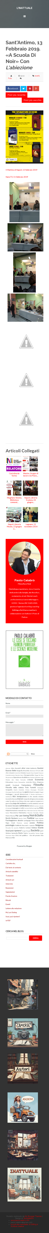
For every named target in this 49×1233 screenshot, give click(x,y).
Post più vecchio (32, 100)
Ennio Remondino (19, 782)
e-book (30, 780)
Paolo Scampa (39, 818)
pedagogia (27, 820)
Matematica (22, 813)
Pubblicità (18, 825)
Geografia (9, 790)
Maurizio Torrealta (33, 813)
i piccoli (16, 794)
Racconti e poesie (28, 825)
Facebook (16, 785)
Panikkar (31, 818)
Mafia (41, 808)
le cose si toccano (12, 806)
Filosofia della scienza (15, 787)
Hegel (41, 792)
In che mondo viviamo (35, 796)
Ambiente (33, 768)
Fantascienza (26, 785)
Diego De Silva (39, 775)
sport (41, 831)
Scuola (40, 827)
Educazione (9, 782)
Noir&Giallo (36, 815)
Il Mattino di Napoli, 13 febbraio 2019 (21, 170)
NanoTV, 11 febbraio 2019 (17, 177)
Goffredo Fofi (20, 792)
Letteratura (24, 805)
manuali (20, 810)
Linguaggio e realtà (18, 808)
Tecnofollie (31, 833)
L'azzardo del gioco (29, 799)
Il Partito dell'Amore (35, 794)
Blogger (29, 846)
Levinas (36, 806)
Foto (10, 78)
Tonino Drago (39, 833)
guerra (27, 792)
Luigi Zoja (36, 808)
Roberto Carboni (25, 828)
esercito (29, 782)
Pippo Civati (10, 823)
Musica (12, 816)
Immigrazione (22, 796)
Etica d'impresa (38, 782)
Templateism (28, 1218)
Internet (20, 799)
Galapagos (40, 787)
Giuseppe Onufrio (11, 792)
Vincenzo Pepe (10, 835)
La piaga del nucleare (18, 803)
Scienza (34, 828)
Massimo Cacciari (32, 810)
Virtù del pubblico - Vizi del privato (27, 835)
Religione (39, 825)
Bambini (40, 768)
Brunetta (26, 770)
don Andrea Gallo (33, 777)
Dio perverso (9, 777)
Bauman (9, 771)
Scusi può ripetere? (14, 830)
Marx (25, 810)
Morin (8, 816)
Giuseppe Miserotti (37, 790)
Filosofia (38, 784)
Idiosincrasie (24, 794)
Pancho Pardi (22, 818)
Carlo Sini (17, 773)
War (13, 837)
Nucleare (14, 818)
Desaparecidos (29, 775)
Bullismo (32, 770)
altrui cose (25, 768)
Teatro (25, 833)
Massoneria (14, 813)
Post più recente (17, 95)
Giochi (15, 790)
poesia (32, 823)
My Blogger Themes (33, 1216)
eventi (37, 76)
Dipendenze (17, 777)
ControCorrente (10, 775)
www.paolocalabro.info (20, 1220)
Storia (20, 833)
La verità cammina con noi (34, 803)
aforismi (8, 768)
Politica (40, 823)
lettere (32, 806)
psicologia (10, 825)
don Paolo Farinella (19, 780)
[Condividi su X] (24, 88)
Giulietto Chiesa (24, 790)
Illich (14, 796)
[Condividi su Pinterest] (30, 88)
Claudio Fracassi (38, 773)
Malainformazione (12, 810)
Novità (8, 818)
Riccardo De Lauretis (12, 828)
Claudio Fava (29, 773)
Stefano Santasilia (12, 833)
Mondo (41, 813)
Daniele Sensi (19, 775)
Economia (39, 779)
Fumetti (33, 787)
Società (35, 830)
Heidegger (9, 794)
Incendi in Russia (11, 799)
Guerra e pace (34, 792)
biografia (20, 770)
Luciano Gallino (28, 808)
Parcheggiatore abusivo (14, 820)
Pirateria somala (22, 823)
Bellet (14, 771)
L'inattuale (24, 8)
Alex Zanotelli (16, 768)
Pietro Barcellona (37, 820)
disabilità (25, 777)
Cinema (23, 773)
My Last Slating (22, 815)
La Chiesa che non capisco (26, 801)
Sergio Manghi (26, 831)
